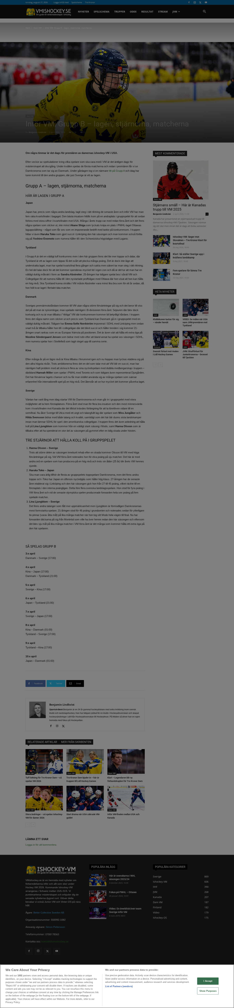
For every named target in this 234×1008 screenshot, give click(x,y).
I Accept (208, 981)
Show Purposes (208, 991)
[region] (117, 986)
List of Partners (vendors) (119, 986)
